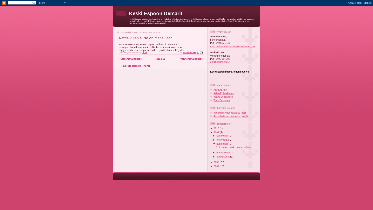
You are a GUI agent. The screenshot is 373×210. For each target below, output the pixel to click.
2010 (217, 128)
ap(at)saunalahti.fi (220, 62)
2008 (217, 162)
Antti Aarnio (220, 89)
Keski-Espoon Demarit (155, 13)
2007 (217, 166)
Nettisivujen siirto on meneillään (146, 38)
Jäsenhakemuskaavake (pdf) (230, 112)
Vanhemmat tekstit (191, 58)
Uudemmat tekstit (130, 58)
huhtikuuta (222, 144)
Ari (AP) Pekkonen (224, 93)
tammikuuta (223, 156)
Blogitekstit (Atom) (138, 65)
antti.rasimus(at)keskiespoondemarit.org (232, 46)
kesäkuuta (222, 135)
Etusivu (161, 58)
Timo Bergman (222, 100)
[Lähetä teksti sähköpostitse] (201, 53)
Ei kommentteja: (191, 53)
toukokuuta (222, 139)
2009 (217, 132)
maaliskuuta (223, 152)
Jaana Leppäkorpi (223, 96)
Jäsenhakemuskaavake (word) (231, 116)
